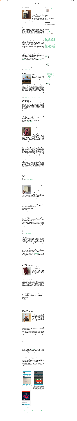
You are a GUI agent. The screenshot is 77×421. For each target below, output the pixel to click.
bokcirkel (49, 46)
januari (48, 84)
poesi (54, 41)
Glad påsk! (24, 73)
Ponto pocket (39, 59)
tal (52, 51)
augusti (48, 63)
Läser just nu (50, 31)
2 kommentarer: (31, 121)
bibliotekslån (53, 39)
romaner (37, 97)
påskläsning (34, 97)
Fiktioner (38, 3)
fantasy (26, 69)
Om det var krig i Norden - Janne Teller (29, 265)
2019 (47, 55)
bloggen (49, 44)
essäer (49, 41)
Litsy (33, 349)
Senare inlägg (23, 410)
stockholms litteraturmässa (49, 51)
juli (47, 64)
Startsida (33, 410)
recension (28, 69)
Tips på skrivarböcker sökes (27, 101)
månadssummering (35, 261)
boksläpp (52, 46)
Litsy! (23, 348)
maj (47, 66)
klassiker (50, 47)
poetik (46, 45)
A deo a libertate (30, 85)
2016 (47, 57)
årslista (54, 45)
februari (48, 83)
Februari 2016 (24, 237)
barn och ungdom (27, 97)
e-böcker (54, 44)
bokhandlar (51, 44)
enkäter (54, 46)
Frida (51, 8)
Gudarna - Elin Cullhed (50, 74)
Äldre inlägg (42, 410)
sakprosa (52, 41)
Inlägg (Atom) (28, 412)
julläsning (46, 47)
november (48, 59)
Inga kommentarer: (31, 407)
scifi (39, 97)
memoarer (26, 233)
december (48, 58)
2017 (47, 56)
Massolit (24, 59)
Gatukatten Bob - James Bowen (27, 311)
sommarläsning (51, 45)
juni (47, 65)
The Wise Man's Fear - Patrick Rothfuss (29, 8)
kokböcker (54, 47)
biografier (26, 344)
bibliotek (46, 46)
